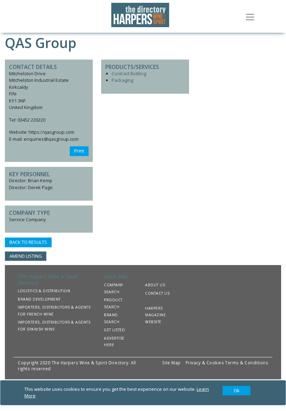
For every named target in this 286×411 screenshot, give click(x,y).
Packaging (122, 80)
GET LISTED (114, 329)
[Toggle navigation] (250, 16)
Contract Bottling (129, 73)
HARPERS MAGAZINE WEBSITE (155, 315)
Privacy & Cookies (205, 362)
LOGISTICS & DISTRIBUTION (44, 290)
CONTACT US (157, 293)
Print (79, 151)
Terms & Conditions (246, 362)
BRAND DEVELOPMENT (39, 299)
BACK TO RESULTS (28, 242)
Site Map (171, 362)
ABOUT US (155, 284)
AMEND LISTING (25, 256)
